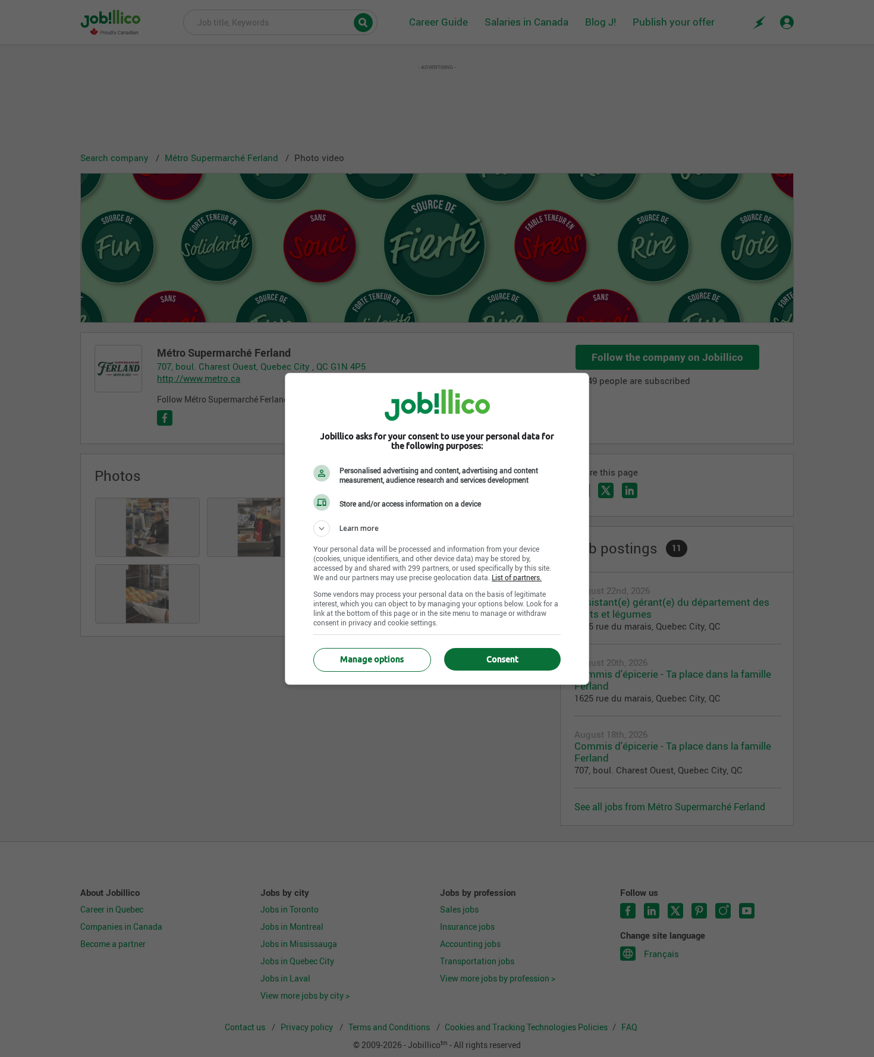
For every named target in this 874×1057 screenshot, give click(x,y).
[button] (437, 528)
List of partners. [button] (517, 577)
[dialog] (437, 529)
